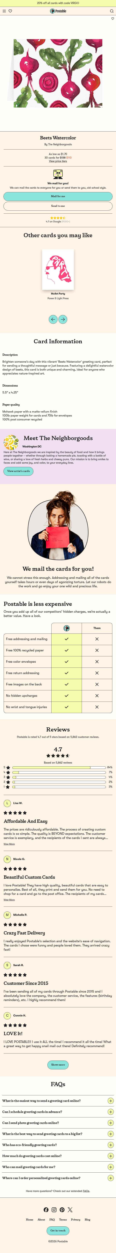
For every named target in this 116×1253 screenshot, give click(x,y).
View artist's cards (18, 471)
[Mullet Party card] (58, 269)
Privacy (75, 1219)
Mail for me (58, 196)
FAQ (52, 1219)
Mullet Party (58, 294)
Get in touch (58, 1230)
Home (29, 1219)
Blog (87, 1219)
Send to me (58, 206)
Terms (63, 1219)
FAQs (86, 1191)
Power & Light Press (58, 298)
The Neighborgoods (60, 144)
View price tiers (58, 161)
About (41, 1219)
